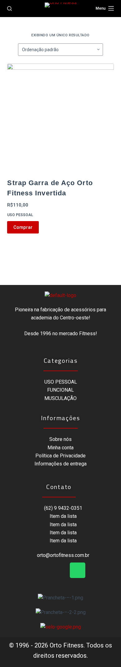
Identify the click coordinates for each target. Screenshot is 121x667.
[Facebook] (43, 570)
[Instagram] (60, 570)
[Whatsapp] (77, 570)
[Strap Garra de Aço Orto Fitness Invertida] (60, 117)
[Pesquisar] (9, 8)
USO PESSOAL (20, 215)
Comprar (23, 227)
